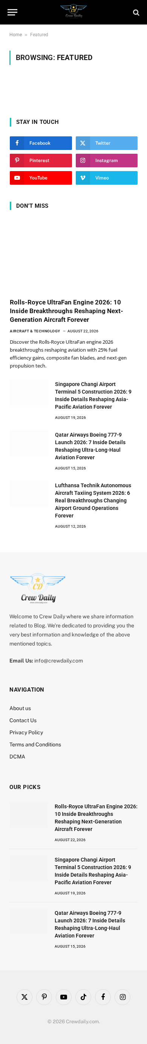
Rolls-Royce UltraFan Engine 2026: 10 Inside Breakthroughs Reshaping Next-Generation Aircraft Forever (66, 310)
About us (20, 708)
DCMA (17, 757)
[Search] (135, 12)
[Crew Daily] (73, 12)
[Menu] (12, 12)
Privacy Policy (26, 732)
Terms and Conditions (35, 744)
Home (15, 34)
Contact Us (23, 720)
